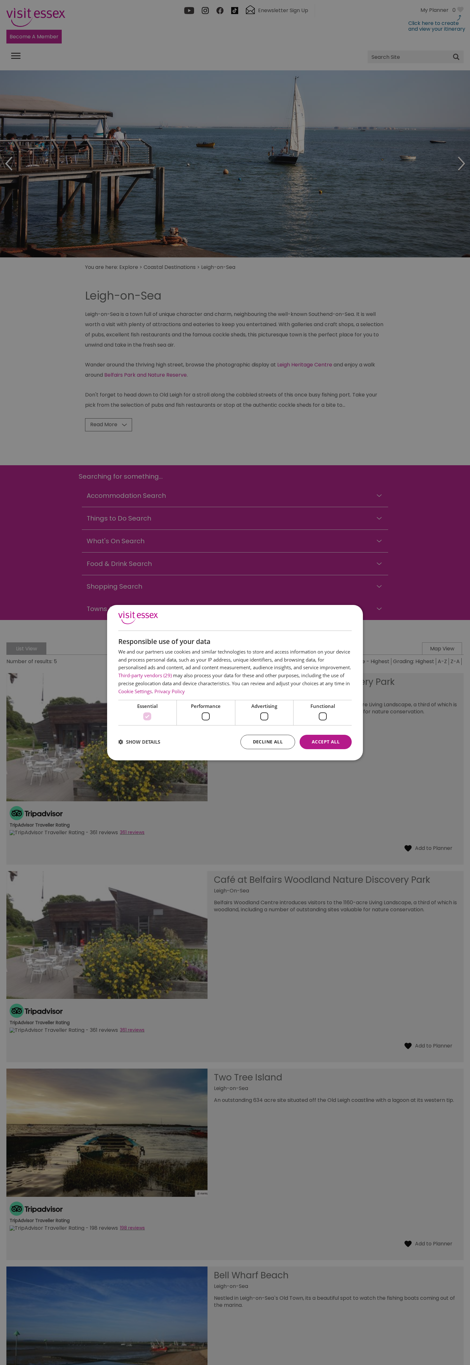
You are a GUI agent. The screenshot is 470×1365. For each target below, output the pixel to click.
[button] (139, 741)
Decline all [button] (268, 742)
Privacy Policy (169, 691)
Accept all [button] (326, 742)
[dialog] (235, 682)
